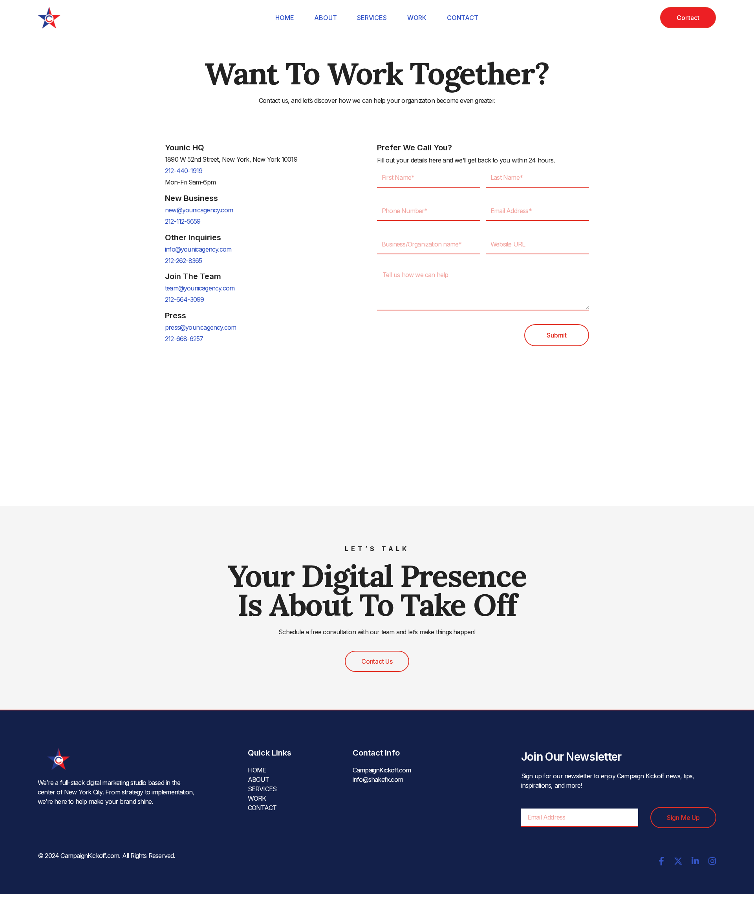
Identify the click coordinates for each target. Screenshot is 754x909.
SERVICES (371, 18)
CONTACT (462, 18)
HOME (284, 18)
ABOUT (325, 18)
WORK (416, 18)
